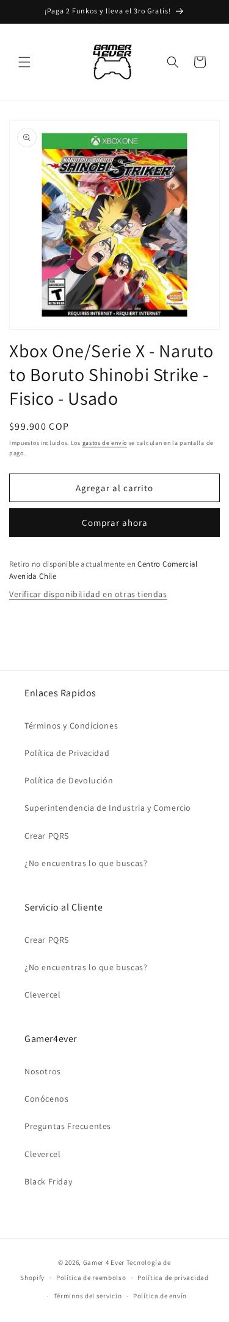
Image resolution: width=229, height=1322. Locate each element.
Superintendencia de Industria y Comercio (107, 807)
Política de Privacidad (66, 752)
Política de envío (160, 1296)
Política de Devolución (68, 780)
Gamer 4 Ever (104, 1262)
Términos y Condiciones (71, 725)
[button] (24, 62)
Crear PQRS (46, 835)
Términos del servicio (88, 1296)
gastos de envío (105, 443)
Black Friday (48, 1181)
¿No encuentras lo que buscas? (85, 863)
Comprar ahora (115, 522)
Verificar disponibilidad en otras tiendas (88, 594)
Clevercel (42, 994)
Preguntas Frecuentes (67, 1126)
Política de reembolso (91, 1277)
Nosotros (42, 1071)
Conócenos (46, 1098)
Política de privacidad (172, 1277)
